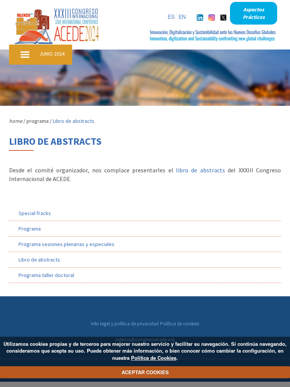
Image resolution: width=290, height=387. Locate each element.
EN (182, 16)
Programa (30, 228)
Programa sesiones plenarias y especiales (66, 244)
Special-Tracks (35, 213)
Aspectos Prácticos (254, 13)
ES (171, 16)
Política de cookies (179, 323)
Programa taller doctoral (46, 275)
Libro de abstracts (39, 259)
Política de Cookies (153, 357)
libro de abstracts (200, 170)
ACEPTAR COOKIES (145, 372)
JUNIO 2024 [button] (52, 53)
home (15, 121)
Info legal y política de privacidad (125, 323)
